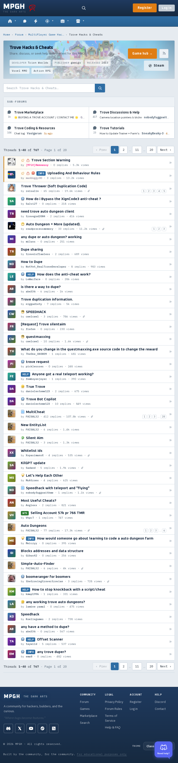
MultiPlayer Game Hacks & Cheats (46, 34)
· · (49, 117)
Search (85, 723)
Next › (165, 150)
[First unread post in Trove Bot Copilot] (170, 401)
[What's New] (35, 21)
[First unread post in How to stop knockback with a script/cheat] (170, 591)
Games (85, 709)
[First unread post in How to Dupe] (170, 264)
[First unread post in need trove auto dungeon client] (170, 213)
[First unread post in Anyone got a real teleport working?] (170, 376)
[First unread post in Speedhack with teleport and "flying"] (170, 490)
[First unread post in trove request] (170, 364)
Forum (19, 34)
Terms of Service (111, 718)
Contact (160, 709)
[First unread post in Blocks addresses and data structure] (170, 553)
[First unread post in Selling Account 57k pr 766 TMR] (170, 515)
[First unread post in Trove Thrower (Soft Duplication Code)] (170, 188)
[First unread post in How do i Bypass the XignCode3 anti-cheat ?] (170, 201)
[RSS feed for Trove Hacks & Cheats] (163, 53)
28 (163, 416)
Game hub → (142, 53)
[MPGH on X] (19, 728)
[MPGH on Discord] (8, 728)
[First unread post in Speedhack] (170, 616)
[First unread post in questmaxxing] (170, 339)
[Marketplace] (80, 21)
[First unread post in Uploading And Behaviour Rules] (170, 175)
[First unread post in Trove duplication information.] (170, 301)
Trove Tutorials (112, 128)
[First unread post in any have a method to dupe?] (170, 629)
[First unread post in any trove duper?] (170, 654)
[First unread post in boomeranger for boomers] (170, 579)
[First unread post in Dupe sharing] (170, 251)
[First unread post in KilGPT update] (170, 465)
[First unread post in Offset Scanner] (170, 641)
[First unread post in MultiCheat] (170, 414)
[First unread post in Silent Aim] (170, 440)
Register (145, 8)
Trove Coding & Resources (34, 128)
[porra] (32, 8)
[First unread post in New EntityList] (170, 427)
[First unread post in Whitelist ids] (170, 453)
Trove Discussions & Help (120, 112)
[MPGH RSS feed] (53, 728)
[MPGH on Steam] (42, 728)
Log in (167, 8)
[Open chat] (24, 21)
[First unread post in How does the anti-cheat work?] (170, 276)
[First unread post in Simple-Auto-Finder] (170, 566)
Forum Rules (113, 709)
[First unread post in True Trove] (170, 389)
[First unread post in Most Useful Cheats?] (170, 503)
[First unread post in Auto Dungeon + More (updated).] (170, 226)
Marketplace (88, 716)
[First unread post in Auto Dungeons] (170, 528)
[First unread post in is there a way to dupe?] (170, 289)
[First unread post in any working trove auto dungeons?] (170, 604)
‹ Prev (101, 150)
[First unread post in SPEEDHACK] (170, 314)
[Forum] (12, 21)
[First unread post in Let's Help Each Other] (170, 477)
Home (6, 34)
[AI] (64, 21)
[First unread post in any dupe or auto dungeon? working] (170, 239)
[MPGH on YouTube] (31, 728)
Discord (160, 702)
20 (151, 150)
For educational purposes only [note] (102, 754)
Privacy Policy (114, 702)
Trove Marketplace (29, 112)
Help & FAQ (113, 727)
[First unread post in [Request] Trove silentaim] (170, 326)
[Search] (83, 8)
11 (137, 150)
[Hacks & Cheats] (49, 21)
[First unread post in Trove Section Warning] (170, 162)
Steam (159, 65)
